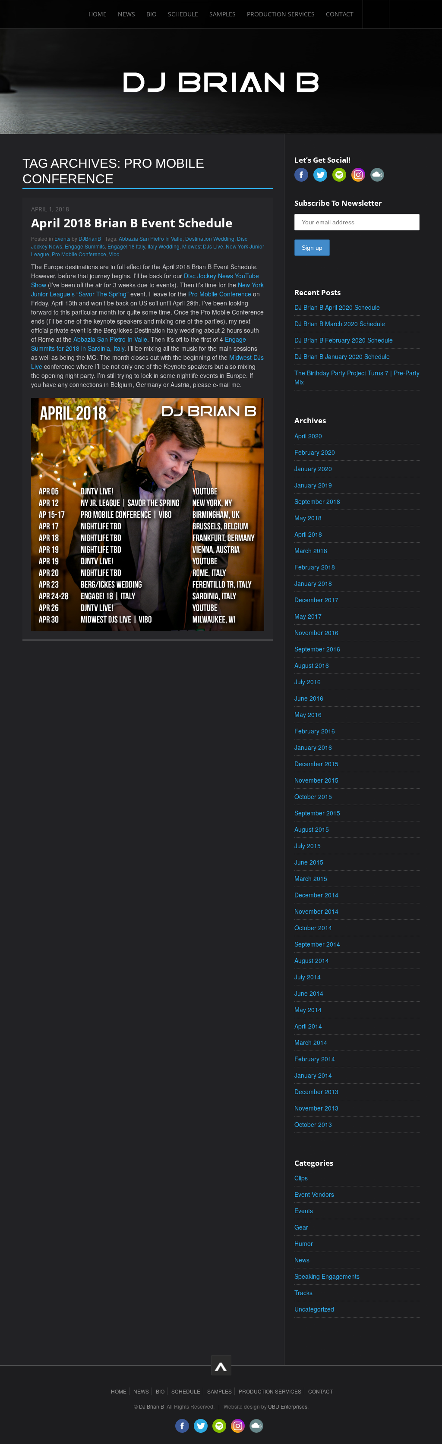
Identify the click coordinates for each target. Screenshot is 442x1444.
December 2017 (316, 599)
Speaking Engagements (327, 1276)
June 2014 (308, 993)
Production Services (281, 14)
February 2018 (314, 567)
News (126, 14)
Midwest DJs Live (202, 246)
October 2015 (313, 796)
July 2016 (307, 681)
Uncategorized (314, 1309)
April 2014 (308, 1026)
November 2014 (316, 911)
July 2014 (307, 976)
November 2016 (316, 632)
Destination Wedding (209, 238)
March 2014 (310, 1042)
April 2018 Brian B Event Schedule (132, 222)
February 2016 (314, 731)
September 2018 (317, 501)
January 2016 (313, 747)
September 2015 (317, 813)
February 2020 (314, 452)
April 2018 (308, 534)
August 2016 (311, 665)
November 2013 (316, 1108)
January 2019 (313, 485)
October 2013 (313, 1124)
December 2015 (316, 763)
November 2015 (316, 780)
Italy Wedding (164, 246)
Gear (301, 1227)
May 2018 (308, 517)
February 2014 (314, 1058)
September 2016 (317, 649)
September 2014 (317, 944)
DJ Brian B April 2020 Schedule (337, 307)
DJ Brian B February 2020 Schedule (343, 340)
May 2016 (308, 714)
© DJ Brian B (149, 1406)
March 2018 (310, 550)
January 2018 (313, 583)
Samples (222, 14)
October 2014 (313, 927)
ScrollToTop (221, 1365)
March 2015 (310, 878)
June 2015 (308, 862)
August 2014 (311, 960)
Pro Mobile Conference (79, 254)
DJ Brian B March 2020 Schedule (339, 323)
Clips (301, 1177)
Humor (303, 1243)
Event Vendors (314, 1194)
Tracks (303, 1292)
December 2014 (316, 894)
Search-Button (376, 14)
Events (62, 238)
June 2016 (308, 698)
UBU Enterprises (287, 1406)
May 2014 (308, 1009)
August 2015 (311, 829)
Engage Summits (85, 246)
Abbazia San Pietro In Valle (151, 238)
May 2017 (308, 616)
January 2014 (313, 1075)
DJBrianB (90, 238)
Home (97, 14)
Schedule (183, 14)
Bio (151, 14)
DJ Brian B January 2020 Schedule (342, 356)
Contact (340, 14)
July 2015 (307, 845)
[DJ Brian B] (221, 80)
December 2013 (316, 1091)
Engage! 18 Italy (126, 246)
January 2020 (313, 468)
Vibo (114, 254)
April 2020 (308, 435)
